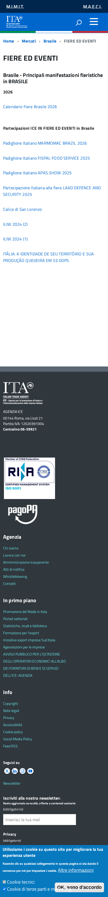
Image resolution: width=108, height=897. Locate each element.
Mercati (29, 41)
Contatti (9, 583)
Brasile (50, 41)
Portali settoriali (15, 618)
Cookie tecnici (21, 881)
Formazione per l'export (21, 633)
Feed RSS (10, 746)
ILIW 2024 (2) (15, 224)
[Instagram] (22, 771)
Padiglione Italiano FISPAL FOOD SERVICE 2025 (46, 158)
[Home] (16, 20)
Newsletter (11, 783)
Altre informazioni (76, 870)
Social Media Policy (17, 739)
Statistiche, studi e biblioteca (25, 625)
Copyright (10, 703)
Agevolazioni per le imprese (24, 647)
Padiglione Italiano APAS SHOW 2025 (37, 173)
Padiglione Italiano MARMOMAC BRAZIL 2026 (45, 143)
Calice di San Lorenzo (22, 209)
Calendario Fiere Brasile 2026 (30, 106)
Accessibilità (12, 724)
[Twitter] (7, 771)
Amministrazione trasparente (26, 562)
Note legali (11, 710)
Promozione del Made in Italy (25, 611)
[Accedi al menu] (94, 21)
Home (8, 41)
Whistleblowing (15, 576)
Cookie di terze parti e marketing (39, 889)
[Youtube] (30, 771)
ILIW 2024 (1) (15, 239)
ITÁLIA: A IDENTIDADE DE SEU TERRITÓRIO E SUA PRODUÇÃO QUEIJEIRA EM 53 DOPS (48, 257)
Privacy (8, 717)
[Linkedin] (15, 771)
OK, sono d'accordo (79, 887)
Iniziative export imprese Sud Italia (29, 640)
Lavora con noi (14, 555)
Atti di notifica (13, 569)
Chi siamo (10, 548)
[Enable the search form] (79, 22)
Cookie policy (13, 732)
